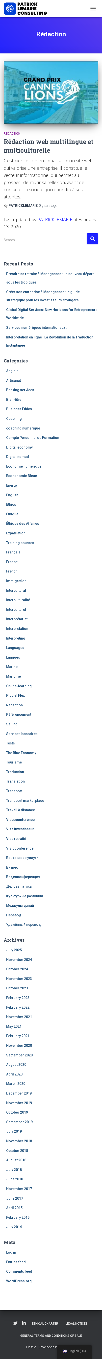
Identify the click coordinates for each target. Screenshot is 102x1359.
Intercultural (16, 591)
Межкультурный (20, 905)
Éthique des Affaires (22, 523)
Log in (11, 1252)
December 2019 (19, 1093)
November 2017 (19, 1189)
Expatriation (16, 533)
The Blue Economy (21, 753)
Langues (13, 657)
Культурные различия (24, 896)
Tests (10, 743)
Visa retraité (16, 839)
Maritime (13, 676)
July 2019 (14, 1131)
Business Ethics (19, 409)
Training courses (20, 543)
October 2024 (17, 969)
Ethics (11, 504)
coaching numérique (23, 428)
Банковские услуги (22, 858)
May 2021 (14, 1026)
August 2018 (16, 1160)
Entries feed (16, 1262)
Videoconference (20, 820)
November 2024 (19, 960)
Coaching (14, 419)
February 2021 (17, 1036)
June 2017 (14, 1198)
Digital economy (19, 447)
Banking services (20, 390)
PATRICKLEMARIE (54, 219)
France (12, 562)
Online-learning (19, 686)
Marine (12, 667)
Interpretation (17, 629)
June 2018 (14, 1179)
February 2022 (17, 1007)
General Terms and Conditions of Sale (51, 1335)
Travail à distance (20, 810)
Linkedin (24, 1323)
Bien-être (13, 400)
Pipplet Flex (15, 695)
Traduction (15, 772)
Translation (15, 781)
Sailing (12, 724)
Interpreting (15, 638)
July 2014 (14, 1227)
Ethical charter (45, 1323)
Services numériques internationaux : (36, 328)
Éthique (12, 514)
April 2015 (14, 1208)
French (12, 571)
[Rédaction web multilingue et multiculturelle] (51, 92)
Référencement (18, 714)
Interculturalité (18, 600)
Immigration (16, 581)
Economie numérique (23, 466)
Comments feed (19, 1271)
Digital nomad (17, 457)
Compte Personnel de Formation (32, 438)
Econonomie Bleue (21, 476)
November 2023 (19, 979)
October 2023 (17, 988)
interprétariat (16, 619)
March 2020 (15, 1084)
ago (48, 206)
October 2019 (17, 1112)
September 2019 (19, 1122)
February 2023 (17, 998)
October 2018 (17, 1151)
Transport (14, 791)
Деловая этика (19, 886)
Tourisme (14, 762)
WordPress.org (19, 1281)
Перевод (13, 915)
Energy (12, 485)
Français (13, 552)
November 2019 (19, 1103)
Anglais (12, 371)
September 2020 (19, 1055)
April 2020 (14, 1074)
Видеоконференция (23, 877)
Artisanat (13, 380)
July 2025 (14, 950)
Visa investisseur (20, 829)
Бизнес (12, 867)
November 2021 (19, 1017)
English (12, 495)
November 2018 (19, 1141)
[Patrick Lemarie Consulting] (27, 8)
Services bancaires (22, 734)
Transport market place (25, 801)
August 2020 (16, 1065)
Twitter (15, 1323)
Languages (15, 648)
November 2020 (19, 1046)
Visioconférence (19, 848)
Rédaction (12, 133)
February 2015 (17, 1217)
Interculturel (16, 610)
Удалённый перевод (23, 925)
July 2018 (14, 1170)
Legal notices (77, 1323)
